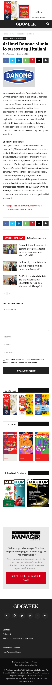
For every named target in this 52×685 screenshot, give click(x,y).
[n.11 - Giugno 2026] (26, 405)
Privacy (35, 662)
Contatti (6, 629)
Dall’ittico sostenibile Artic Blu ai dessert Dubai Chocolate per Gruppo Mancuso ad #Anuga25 (33, 281)
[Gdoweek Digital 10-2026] (26, 445)
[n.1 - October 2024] (38, 493)
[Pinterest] (30, 616)
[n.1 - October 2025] (14, 493)
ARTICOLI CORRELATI (14, 238)
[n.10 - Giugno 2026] (42, 405)
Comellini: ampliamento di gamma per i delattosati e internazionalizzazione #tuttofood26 (32, 250)
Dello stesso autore (36, 238)
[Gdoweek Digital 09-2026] (42, 445)
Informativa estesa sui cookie (26, 665)
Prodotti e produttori (25, 34)
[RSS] (37, 616)
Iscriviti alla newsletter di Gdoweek (18, 638)
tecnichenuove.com (11, 647)
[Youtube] (45, 616)
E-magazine (11, 423)
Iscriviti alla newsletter (39, 17)
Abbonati (39, 12)
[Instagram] (14, 615)
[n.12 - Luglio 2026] (11, 11)
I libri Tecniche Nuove (12, 652)
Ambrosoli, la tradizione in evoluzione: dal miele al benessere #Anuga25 (32, 266)
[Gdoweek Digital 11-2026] (24, 16)
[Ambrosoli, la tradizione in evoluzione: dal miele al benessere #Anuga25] (10, 266)
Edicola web (10, 390)
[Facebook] (7, 616)
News (12, 34)
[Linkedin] (22, 616)
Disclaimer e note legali (20, 662)
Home (5, 34)
